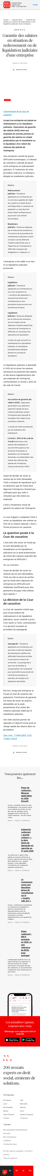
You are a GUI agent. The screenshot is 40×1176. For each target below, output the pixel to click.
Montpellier (8, 1107)
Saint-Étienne (8, 1115)
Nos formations (9, 1137)
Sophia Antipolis (26, 1115)
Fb (17, 1171)
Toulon (6, 1118)
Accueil (5, 20)
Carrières (7, 1141)
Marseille (23, 1104)
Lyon (5, 1104)
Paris (22, 1111)
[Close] (1, 4)
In (23, 1171)
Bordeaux (7, 1100)
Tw (30, 1171)
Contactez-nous (10, 1144)
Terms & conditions (10, 1158)
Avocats (6, 1133)
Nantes (23, 1107)
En (10, 1171)
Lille (21, 1100)
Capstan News (17, 20)
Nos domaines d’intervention (15, 1130)
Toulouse (24, 1118)
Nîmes (5, 1111)
